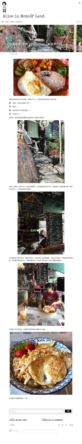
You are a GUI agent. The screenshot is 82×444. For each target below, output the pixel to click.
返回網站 (12, 425)
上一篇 (12, 418)
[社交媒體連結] (77, 21)
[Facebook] (59, 425)
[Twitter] (62, 425)
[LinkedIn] (66, 425)
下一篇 (43, 418)
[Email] (70, 425)
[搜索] (79, 3)
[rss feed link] (72, 425)
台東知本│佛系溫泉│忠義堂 (18, 420)
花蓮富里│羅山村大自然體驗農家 (52, 420)
